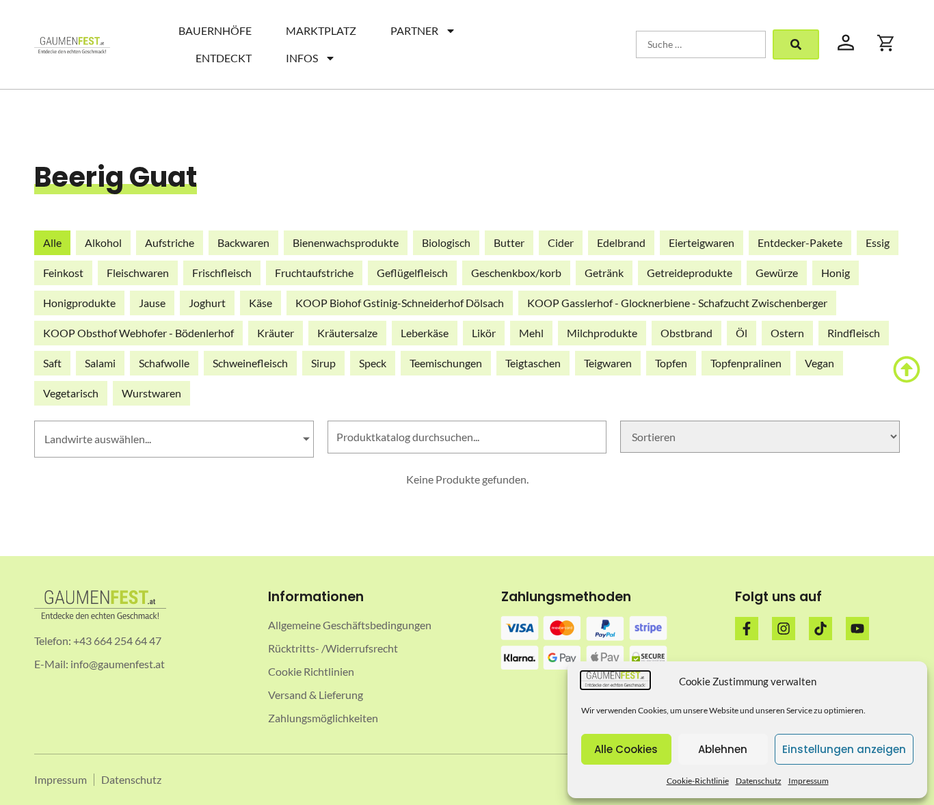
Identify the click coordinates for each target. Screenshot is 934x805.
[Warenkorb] (886, 43)
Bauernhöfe (215, 30)
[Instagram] (783, 628)
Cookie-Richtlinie (698, 781)
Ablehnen (722, 749)
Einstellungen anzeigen (844, 749)
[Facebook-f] (746, 628)
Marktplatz (321, 30)
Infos (302, 57)
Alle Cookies (626, 749)
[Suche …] (701, 44)
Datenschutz (759, 781)
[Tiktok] (820, 628)
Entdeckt (224, 57)
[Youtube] (857, 628)
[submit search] (796, 44)
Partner (414, 30)
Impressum (808, 781)
